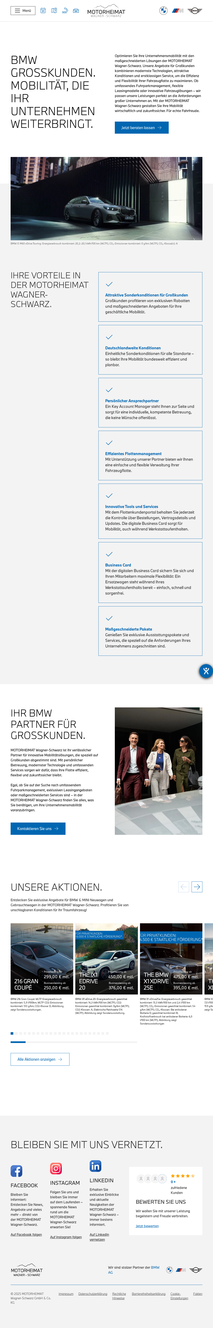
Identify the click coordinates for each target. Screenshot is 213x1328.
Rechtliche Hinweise (119, 1296)
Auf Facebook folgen (26, 1234)
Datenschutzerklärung (92, 1294)
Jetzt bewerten (147, 1226)
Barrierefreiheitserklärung (149, 1294)
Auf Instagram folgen (66, 1237)
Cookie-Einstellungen (179, 1296)
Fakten (197, 1294)
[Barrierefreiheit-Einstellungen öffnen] (206, 671)
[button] (54, 10)
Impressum (66, 1294)
